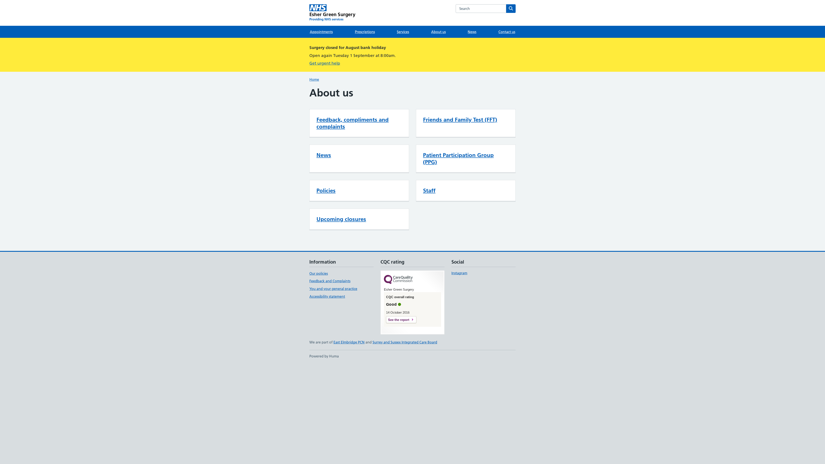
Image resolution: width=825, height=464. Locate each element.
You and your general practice (333, 289)
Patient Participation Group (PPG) (458, 158)
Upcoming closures (341, 219)
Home (314, 79)
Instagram (459, 273)
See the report (398, 320)
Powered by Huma (324, 356)
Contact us (506, 32)
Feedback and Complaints (329, 281)
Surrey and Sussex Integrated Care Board (405, 342)
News (472, 32)
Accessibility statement (327, 296)
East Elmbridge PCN (349, 342)
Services (403, 32)
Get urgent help (324, 63)
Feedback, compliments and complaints (352, 123)
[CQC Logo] (398, 280)
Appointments (321, 32)
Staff (429, 190)
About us (438, 32)
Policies (326, 190)
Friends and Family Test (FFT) (460, 119)
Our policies (318, 273)
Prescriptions (365, 32)
